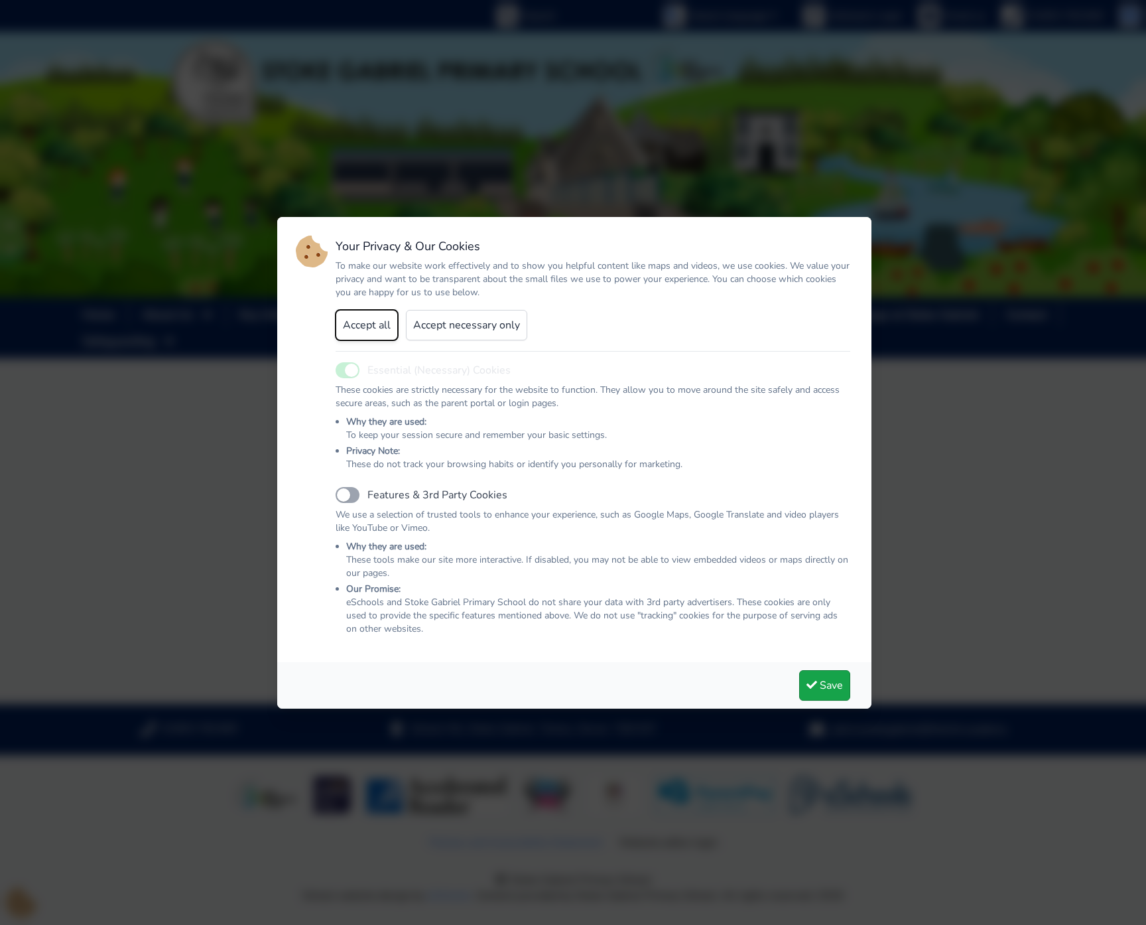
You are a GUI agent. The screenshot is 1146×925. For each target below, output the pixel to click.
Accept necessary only (466, 325)
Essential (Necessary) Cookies (439, 370)
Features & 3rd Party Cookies (437, 495)
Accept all (367, 325)
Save (830, 685)
